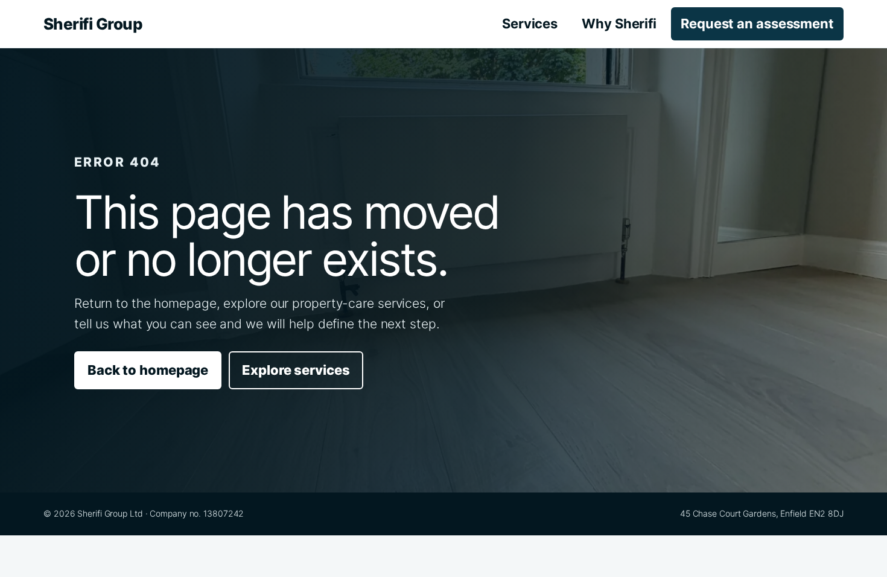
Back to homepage (147, 370)
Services (530, 23)
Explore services (295, 370)
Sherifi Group (92, 23)
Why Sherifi (619, 23)
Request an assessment (757, 23)
